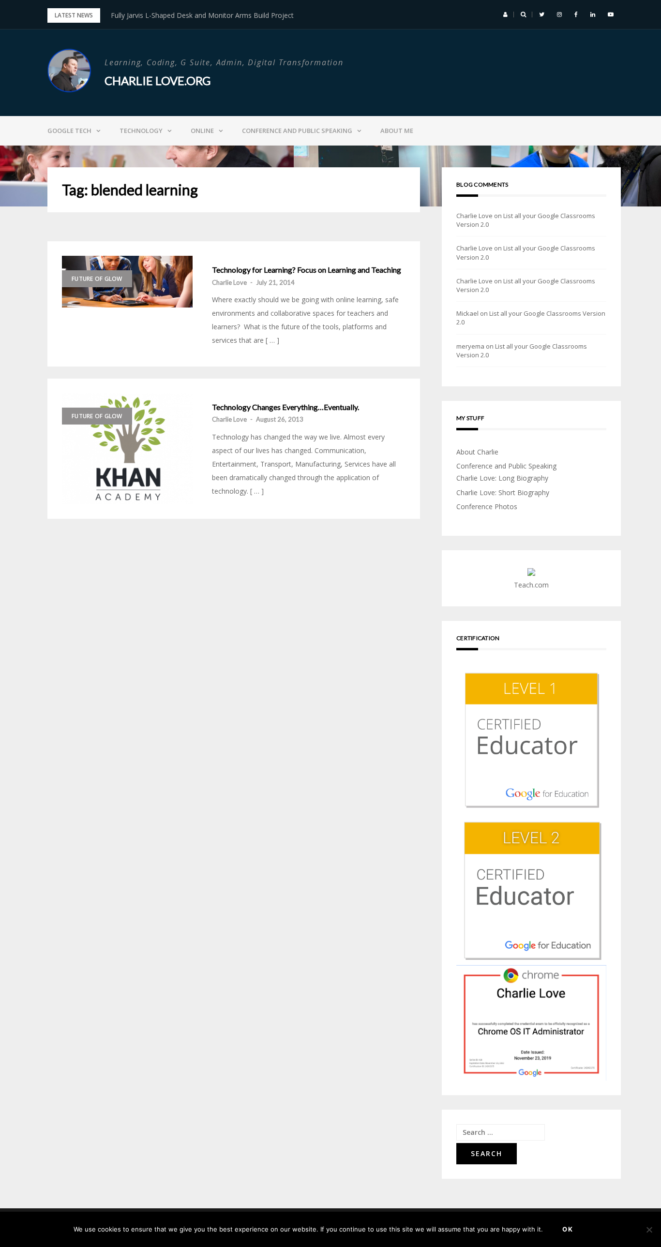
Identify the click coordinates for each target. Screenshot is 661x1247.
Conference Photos (486, 506)
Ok (567, 1229)
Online (202, 130)
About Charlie (477, 451)
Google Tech (69, 130)
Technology (141, 130)
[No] (649, 1229)
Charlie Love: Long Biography (502, 478)
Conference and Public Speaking (297, 130)
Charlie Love (229, 282)
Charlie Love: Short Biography (502, 492)
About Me (396, 130)
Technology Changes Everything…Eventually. (285, 407)
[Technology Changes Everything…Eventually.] (127, 448)
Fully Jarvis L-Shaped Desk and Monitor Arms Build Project (202, 15)
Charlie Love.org (157, 80)
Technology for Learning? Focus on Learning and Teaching (306, 269)
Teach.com (531, 584)
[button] (505, 14)
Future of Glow (97, 279)
